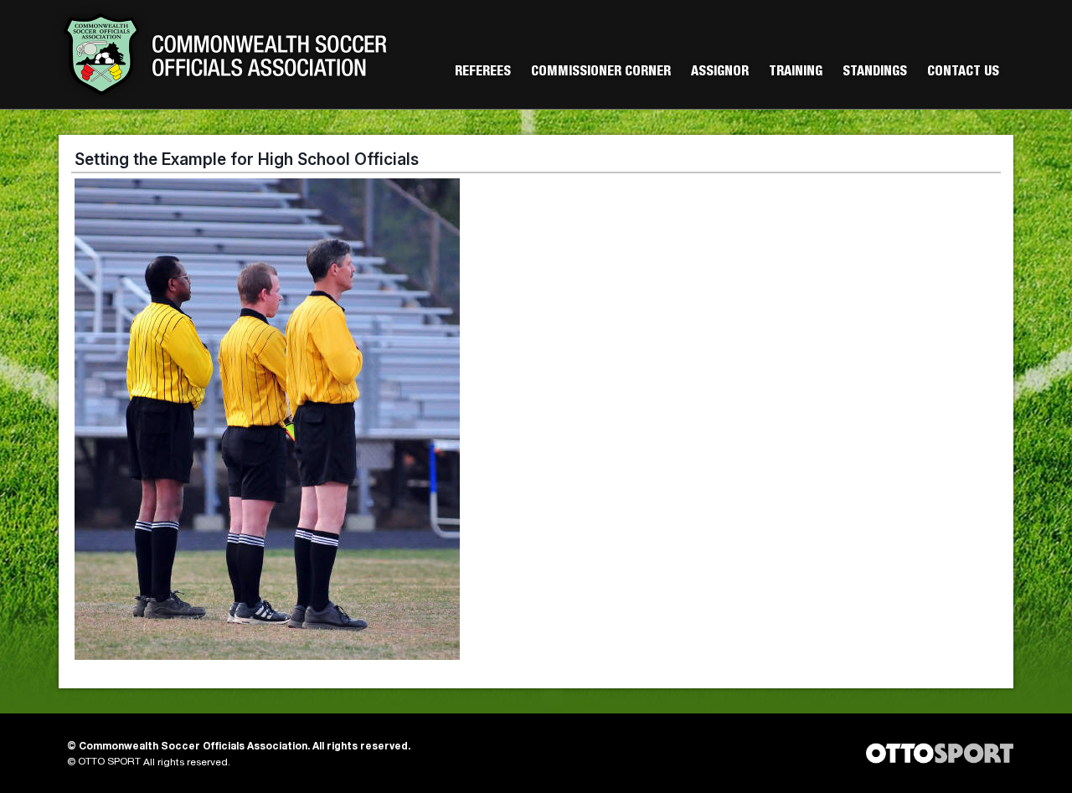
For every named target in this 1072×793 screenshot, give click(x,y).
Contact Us (963, 73)
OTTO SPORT (109, 762)
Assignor (720, 73)
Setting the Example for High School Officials (247, 159)
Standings (875, 73)
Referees (483, 73)
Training (795, 73)
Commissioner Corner (601, 73)
